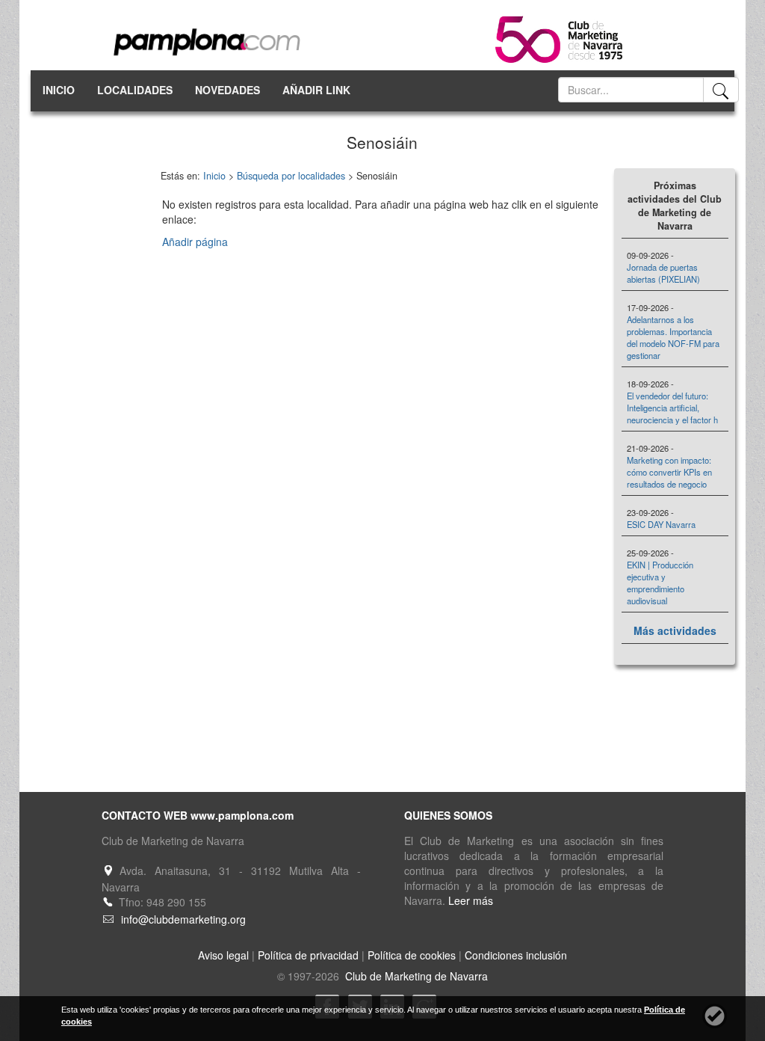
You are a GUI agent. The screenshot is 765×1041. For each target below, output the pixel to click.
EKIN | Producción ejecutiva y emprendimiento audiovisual (660, 583)
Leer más (470, 900)
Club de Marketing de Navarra (415, 975)
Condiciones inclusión (516, 955)
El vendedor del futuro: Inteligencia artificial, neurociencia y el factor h (672, 408)
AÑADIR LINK (316, 89)
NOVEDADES (227, 89)
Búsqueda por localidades (291, 175)
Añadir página (195, 241)
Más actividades (675, 630)
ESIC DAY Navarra (661, 524)
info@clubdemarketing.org (183, 919)
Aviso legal (223, 955)
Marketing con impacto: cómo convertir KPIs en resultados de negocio (669, 472)
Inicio (214, 175)
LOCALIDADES (135, 89)
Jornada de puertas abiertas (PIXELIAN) (663, 273)
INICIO (59, 89)
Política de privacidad (308, 955)
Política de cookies (412, 955)
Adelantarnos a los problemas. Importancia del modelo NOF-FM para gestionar (673, 337)
